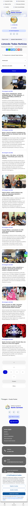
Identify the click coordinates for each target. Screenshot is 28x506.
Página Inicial (5, 39)
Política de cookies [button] (15, 416)
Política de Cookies (19, 496)
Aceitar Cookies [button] (14, 490)
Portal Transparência (14, 30)
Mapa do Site (15, 421)
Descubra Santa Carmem (9, 440)
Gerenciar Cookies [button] (14, 493)
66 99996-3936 (14, 24)
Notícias (6, 431)
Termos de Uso (14, 497)
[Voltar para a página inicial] (14, 406)
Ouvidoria (15, 27)
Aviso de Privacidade (7, 497)
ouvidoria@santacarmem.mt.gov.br (15, 462)
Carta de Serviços (8, 438)
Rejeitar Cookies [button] (14, 486)
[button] (6, 7)
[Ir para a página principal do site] (14, 12)
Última (14, 386)
